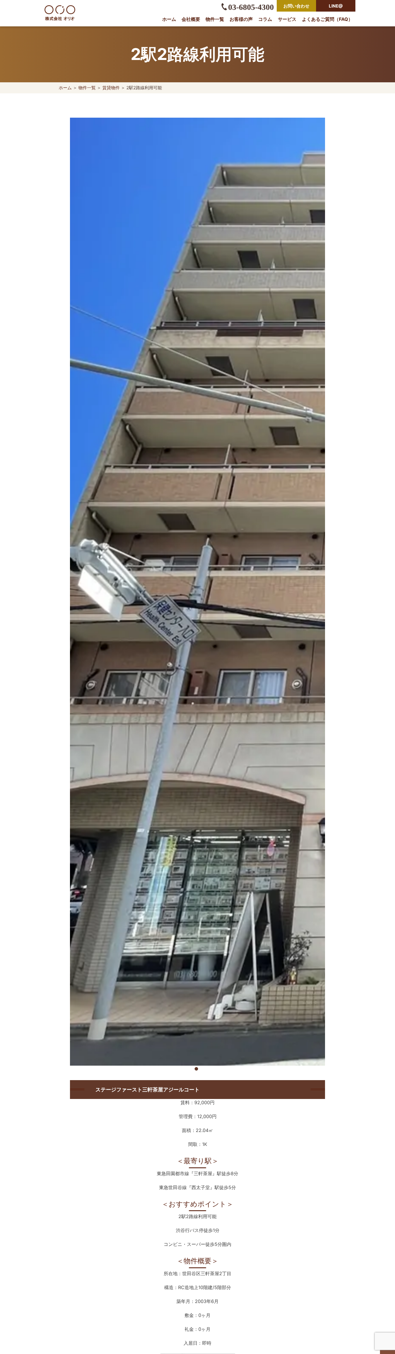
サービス (287, 19)
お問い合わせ (296, 6)
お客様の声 (241, 19)
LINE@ (336, 6)
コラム (265, 19)
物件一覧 (215, 19)
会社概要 (191, 19)
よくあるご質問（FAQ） (327, 19)
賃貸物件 (111, 87)
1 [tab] (197, 1070)
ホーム (169, 19)
